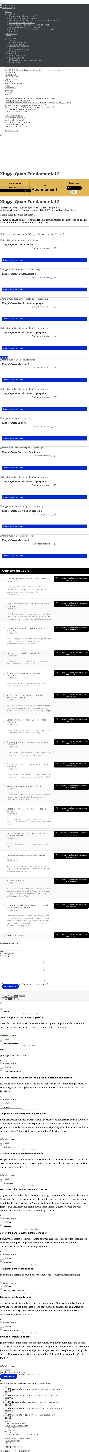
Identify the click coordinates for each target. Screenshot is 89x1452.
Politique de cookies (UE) (16, 1426)
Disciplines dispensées (15, 1423)
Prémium (9, 36)
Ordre (21, 996)
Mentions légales (12, 1441)
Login (2, 66)
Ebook (8, 1443)
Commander (10, 40)
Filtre (16, 999)
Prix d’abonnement (18, 42)
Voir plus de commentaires (12, 1372)
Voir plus (4, 357)
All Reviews (10, 1430)
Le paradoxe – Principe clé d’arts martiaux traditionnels (34, 20)
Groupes (9, 90)
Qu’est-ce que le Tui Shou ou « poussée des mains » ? (34, 29)
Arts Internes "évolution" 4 (43, 1415)
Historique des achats (19, 47)
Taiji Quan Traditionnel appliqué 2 (46, 1408)
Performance (11, 34)
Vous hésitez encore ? (19, 45)
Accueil (8, 12)
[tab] (44, 233)
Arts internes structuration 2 (44, 1395)
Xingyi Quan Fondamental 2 (46, 1402)
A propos (9, 1421)
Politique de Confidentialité (17, 1438)
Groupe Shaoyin (16, 58)
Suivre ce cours (74, 188)
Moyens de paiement (19, 51)
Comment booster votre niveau (23, 18)
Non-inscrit (15, 188)
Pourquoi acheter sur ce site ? (23, 16)
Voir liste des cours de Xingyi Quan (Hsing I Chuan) (32, 234)
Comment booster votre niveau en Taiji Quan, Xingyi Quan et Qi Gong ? (38, 103)
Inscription (9, 94)
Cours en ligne (11, 31)
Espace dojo (14, 62)
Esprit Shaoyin (11, 131)
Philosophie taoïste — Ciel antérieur (25, 60)
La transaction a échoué (16, 126)
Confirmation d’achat (19, 49)
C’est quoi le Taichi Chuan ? (22, 23)
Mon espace (10, 53)
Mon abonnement (17, 55)
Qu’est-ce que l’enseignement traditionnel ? (29, 25)
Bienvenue (10, 14)
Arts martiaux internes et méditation (26, 27)
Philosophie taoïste (13, 83)
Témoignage (10, 38)
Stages (8, 85)
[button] (6, 1039)
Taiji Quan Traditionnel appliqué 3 (46, 1389)
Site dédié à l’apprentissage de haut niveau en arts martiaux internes (36, 70)
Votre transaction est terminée (19, 122)
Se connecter (10, 986)
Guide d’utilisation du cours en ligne (21, 1434)
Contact (8, 92)
